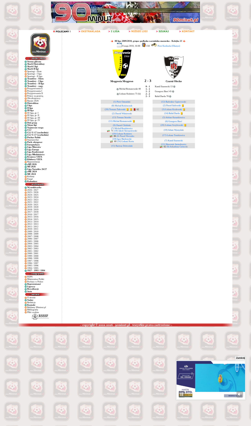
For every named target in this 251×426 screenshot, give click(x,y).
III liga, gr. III (33, 118)
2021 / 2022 (32, 202)
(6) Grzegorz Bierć (173, 121)
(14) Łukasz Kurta (125, 141)
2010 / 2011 (32, 229)
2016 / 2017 (32, 214)
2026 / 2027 (32, 190)
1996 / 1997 (32, 263)
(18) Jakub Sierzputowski (125, 131)
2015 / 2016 (32, 217)
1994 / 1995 (32, 268)
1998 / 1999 (32, 258)
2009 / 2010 (32, 231)
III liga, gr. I (32, 113)
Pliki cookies (33, 312)
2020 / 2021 (32, 204)
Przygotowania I (34, 91)
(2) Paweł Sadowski (172, 105)
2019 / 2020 (32, 207)
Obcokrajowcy (34, 98)
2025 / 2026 (32, 192)
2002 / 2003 (32, 248)
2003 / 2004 (32, 246)
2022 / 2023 (32, 199)
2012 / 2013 (32, 224)
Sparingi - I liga (34, 74)
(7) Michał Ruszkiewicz (122, 128)
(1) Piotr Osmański (121, 102)
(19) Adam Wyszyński (174, 130)
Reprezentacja (33, 161)
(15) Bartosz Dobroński (122, 146)
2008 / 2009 (32, 234)
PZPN (30, 277)
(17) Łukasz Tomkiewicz (173, 135)
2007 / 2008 (32, 236)
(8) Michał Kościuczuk (122, 105)
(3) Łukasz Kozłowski (172, 109)
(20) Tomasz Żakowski (115, 109)
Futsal (30, 179)
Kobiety (31, 176)
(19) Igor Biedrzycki (122, 139)
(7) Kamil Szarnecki (174, 140)
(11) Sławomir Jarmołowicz (173, 144)
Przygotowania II (35, 93)
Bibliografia (32, 309)
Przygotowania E (35, 88)
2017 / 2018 (32, 212)
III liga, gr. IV (33, 120)
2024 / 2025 (32, 195)
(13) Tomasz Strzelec (121, 117)
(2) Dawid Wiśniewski (122, 113)
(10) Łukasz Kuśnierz (122, 133)
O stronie (31, 297)
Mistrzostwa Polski (35, 279)
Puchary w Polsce (35, 281)
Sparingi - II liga (34, 76)
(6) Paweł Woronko (125, 136)
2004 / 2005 (32, 243)
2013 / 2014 (32, 221)
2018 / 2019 (32, 209)
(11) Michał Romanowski (120, 121)
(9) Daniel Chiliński (122, 125)
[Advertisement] (75, 355)
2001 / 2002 (32, 251)
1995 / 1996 (32, 265)
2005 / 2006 (32, 241)
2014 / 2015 (32, 219)
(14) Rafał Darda (172, 113)
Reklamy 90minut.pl (36, 307)
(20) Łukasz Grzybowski (172, 125)
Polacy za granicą (35, 96)
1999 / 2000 (32, 256)
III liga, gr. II (33, 115)
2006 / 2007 (32, 238)
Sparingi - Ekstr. (34, 71)
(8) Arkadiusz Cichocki (177, 146)
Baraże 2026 (33, 101)
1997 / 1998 (32, 261)
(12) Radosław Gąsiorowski (173, 102)
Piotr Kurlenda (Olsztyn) (169, 46)
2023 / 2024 (32, 197)
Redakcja (31, 302)
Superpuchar (33, 140)
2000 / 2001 (32, 253)
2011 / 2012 (32, 226)
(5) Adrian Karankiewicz (174, 117)
